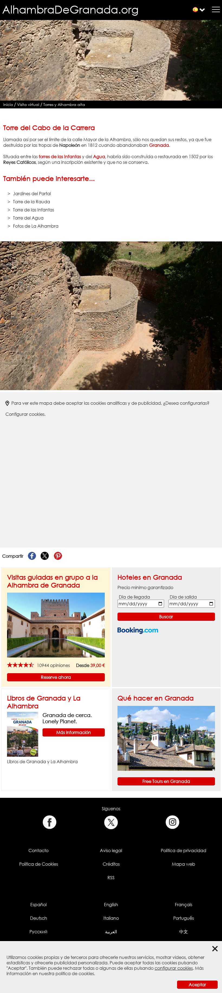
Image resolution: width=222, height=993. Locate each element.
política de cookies (75, 973)
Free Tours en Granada (166, 781)
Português (183, 918)
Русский (38, 931)
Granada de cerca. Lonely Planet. (67, 718)
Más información (73, 732)
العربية (111, 931)
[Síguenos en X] (111, 822)
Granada (159, 145)
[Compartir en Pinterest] (58, 556)
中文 (183, 931)
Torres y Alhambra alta (64, 104)
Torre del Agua (28, 218)
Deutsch (38, 918)
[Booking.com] (137, 630)
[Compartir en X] (45, 556)
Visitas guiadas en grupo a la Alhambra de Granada (52, 581)
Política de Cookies (38, 864)
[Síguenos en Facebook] (49, 822)
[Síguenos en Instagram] (172, 822)
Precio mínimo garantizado (145, 587)
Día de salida (183, 597)
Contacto (38, 850)
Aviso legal (111, 850)
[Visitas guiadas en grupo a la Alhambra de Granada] (56, 624)
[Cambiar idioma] (195, 9)
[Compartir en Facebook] (32, 556)
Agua (99, 156)
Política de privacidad (183, 850)
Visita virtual (28, 104)
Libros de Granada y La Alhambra (42, 761)
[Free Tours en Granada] (166, 738)
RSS (111, 877)
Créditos (111, 864)
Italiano (111, 918)
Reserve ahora (56, 677)
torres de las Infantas (60, 156)
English (111, 904)
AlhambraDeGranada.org (70, 9)
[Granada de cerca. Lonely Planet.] (22, 734)
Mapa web (183, 864)
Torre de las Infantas (33, 209)
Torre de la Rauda (31, 201)
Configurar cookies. (25, 414)
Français (183, 904)
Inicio (8, 104)
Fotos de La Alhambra (35, 226)
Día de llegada (134, 597)
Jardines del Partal (32, 193)
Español (38, 904)
